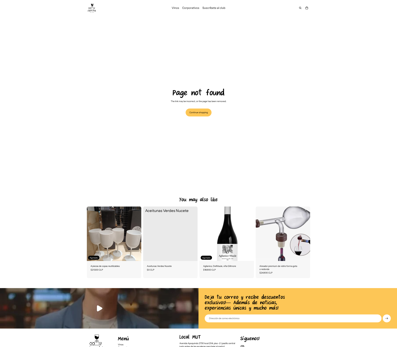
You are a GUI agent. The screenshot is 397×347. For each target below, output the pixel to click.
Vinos (120, 344)
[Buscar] (300, 7)
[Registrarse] (387, 318)
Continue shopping (198, 112)
